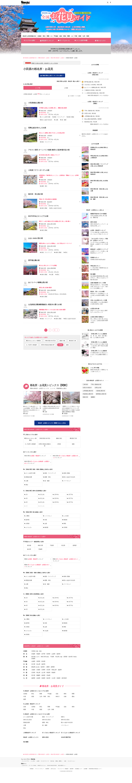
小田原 (59, 444)
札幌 (37, 651)
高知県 (48, 675)
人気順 (66, 88)
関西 (68, 36)
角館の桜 (85, 397)
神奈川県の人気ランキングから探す (52, 75)
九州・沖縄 (86, 36)
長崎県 (43, 678)
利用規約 (31, 768)
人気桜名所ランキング (29, 732)
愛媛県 (38, 675)
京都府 (38, 670)
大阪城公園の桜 (100, 391)
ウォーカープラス (25, 761)
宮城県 (33, 654)
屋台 (27, 484)
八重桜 (27, 516)
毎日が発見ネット (61, 765)
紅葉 (65, 761)
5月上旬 (42, 609)
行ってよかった (65, 40)
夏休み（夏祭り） (59, 761)
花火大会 (52, 761)
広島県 (33, 672)
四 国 (25, 675)
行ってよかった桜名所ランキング (70, 732)
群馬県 (75, 545)
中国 (75, 36)
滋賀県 (60, 670)
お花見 (38, 761)
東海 (64, 36)
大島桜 (27, 523)
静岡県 (53, 667)
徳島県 (43, 675)
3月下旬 (70, 498)
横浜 (48, 656)
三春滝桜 (85, 384)
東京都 (29, 545)
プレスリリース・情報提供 (63, 768)
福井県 (43, 664)
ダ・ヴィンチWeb (32, 765)
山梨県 (33, 661)
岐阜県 (43, 667)
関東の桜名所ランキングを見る (99, 124)
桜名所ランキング (48, 41)
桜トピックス (101, 41)
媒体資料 (71, 768)
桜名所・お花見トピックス (30, 737)
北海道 (39, 36)
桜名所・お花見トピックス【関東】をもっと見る (52, 423)
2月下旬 (70, 494)
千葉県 (52, 545)
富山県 (38, 664)
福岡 (24, 699)
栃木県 (29, 549)
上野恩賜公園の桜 (88, 391)
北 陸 (25, 664)
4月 (27, 502)
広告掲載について (78, 768)
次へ (55, 330)
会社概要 (85, 768)
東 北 (25, 654)
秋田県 (48, 654)
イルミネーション (71, 761)
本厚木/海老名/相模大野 (47, 345)
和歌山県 (54, 670)
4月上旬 (42, 502)
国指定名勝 (29, 477)
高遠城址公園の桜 (88, 394)
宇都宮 (74, 656)
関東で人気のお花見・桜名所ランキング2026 (45, 63)
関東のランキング (33, 559)
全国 (24, 706)
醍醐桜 (93, 397)
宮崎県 (58, 678)
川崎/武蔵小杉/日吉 (50, 340)
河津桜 (65, 527)
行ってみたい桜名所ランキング (51, 732)
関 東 (25, 656)
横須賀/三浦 (72, 340)
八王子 (37, 656)
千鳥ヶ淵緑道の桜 (96, 384)
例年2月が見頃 (27, 719)
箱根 (67, 345)
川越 (61, 656)
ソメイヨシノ (48, 516)
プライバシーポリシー (39, 768)
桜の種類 (25, 742)
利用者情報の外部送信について (95, 768)
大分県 (53, 678)
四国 (79, 36)
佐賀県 (38, 678)
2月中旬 (56, 494)
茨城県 (40, 549)
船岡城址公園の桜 (101, 394)
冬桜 (45, 520)
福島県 (58, 654)
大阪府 (33, 670)
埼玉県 (63, 545)
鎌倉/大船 (62, 340)
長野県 (38, 661)
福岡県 (33, 678)
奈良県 (48, 670)
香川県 (33, 675)
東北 (44, 36)
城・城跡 (46, 481)
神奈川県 (40, 545)
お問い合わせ (53, 768)
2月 (27, 494)
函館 (40, 651)
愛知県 (33, 667)
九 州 (25, 678)
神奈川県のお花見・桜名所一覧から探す (68, 81)
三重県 (48, 667)
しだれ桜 (66, 516)
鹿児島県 (64, 678)
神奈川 (57, 696)
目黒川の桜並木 (87, 387)
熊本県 (48, 678)
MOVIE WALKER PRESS (52, 765)
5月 (27, 609)
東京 (51, 36)
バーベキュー (67, 481)
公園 (27, 481)
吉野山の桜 (98, 387)
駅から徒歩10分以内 (69, 477)
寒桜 (64, 523)
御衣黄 (46, 527)
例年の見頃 (45, 737)
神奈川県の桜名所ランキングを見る (98, 95)
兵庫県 (43, 670)
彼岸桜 (27, 520)
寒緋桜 (65, 520)
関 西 (25, 670)
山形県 (53, 654)
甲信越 (56, 36)
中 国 (25, 672)
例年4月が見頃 (65, 719)
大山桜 (46, 630)
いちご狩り (33, 761)
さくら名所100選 (81, 40)
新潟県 (43, 661)
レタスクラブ (24, 765)
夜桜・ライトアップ (50, 473)
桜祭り (63, 717)
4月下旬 (70, 502)
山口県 (43, 672)
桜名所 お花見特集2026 (29, 36)
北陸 (60, 36)
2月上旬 (42, 494)
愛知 (73, 696)
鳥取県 (48, 672)
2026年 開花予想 (66, 737)
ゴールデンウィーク (45, 761)
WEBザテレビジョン (42, 765)
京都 (72, 36)
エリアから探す (30, 40)
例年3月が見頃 (46, 719)
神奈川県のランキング (35, 456)
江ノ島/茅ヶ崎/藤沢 (31, 345)
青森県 (38, 654)
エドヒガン (29, 527)
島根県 (53, 672)
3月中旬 (56, 498)
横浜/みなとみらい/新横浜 (33, 340)
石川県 (33, 664)
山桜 (45, 523)
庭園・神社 (47, 477)
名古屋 (37, 667)
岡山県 (38, 672)
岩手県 (43, 654)
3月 (27, 498)
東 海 (25, 667)
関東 (48, 36)
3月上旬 (42, 498)
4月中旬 (56, 502)
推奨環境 (47, 768)
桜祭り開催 (66, 473)
